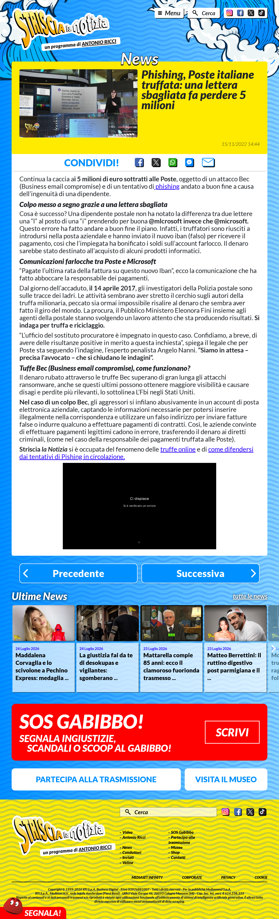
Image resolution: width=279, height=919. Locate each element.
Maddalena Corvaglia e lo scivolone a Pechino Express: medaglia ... (42, 666)
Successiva (201, 573)
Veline (127, 862)
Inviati (128, 857)
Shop (175, 852)
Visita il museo (226, 779)
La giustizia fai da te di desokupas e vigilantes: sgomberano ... (106, 666)
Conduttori (131, 852)
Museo (176, 847)
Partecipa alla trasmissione (96, 779)
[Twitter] (251, 13)
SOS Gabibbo (182, 832)
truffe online (178, 449)
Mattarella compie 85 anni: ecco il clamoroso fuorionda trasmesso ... (171, 666)
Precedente (78, 573)
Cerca (208, 13)
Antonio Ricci (133, 837)
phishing (167, 186)
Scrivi (232, 732)
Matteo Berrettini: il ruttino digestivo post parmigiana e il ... (234, 666)
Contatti (178, 857)
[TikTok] (261, 13)
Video (127, 832)
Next (273, 648)
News (127, 847)
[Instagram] (229, 13)
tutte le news (250, 596)
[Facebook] (240, 13)
